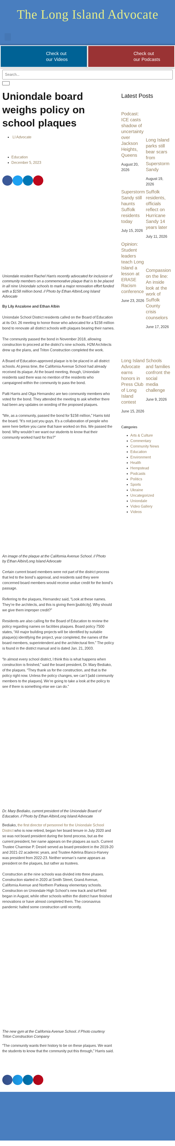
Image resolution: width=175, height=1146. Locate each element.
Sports (135, 484)
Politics (136, 479)
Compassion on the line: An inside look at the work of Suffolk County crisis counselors (158, 294)
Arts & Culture (141, 435)
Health (135, 463)
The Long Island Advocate (87, 14)
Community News (144, 446)
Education (19, 157)
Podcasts (137, 474)
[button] (8, 37)
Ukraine (136, 490)
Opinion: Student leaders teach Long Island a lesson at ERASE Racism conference (132, 268)
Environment (140, 457)
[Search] (6, 83)
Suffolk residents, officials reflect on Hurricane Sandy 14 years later (156, 209)
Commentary (140, 441)
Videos (136, 512)
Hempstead (139, 468)
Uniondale (138, 501)
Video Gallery (141, 506)
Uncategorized (142, 495)
